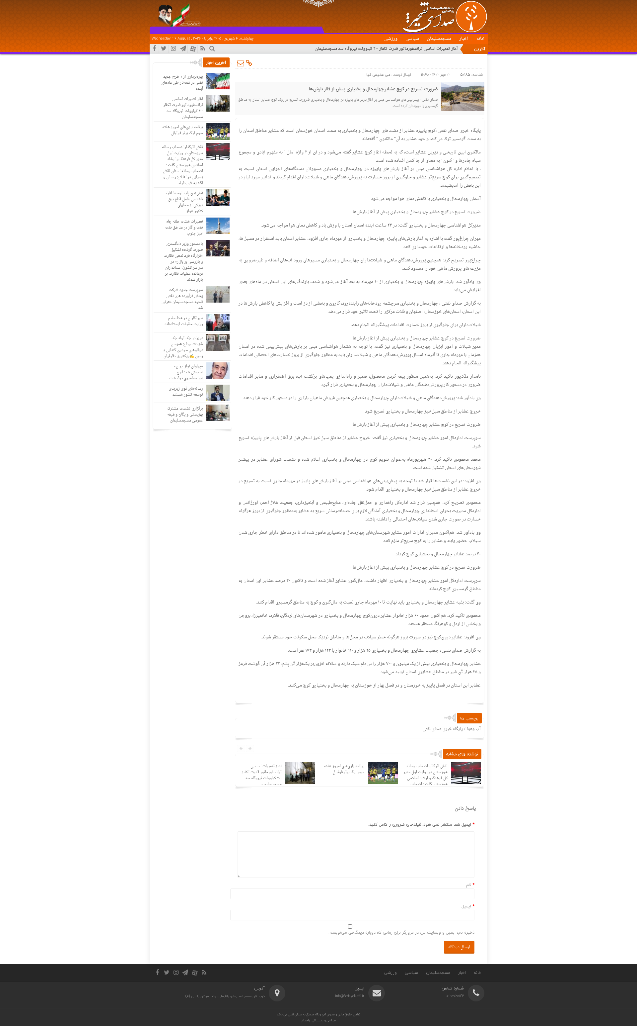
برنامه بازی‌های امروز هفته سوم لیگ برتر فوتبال (344, 769)
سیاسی (412, 39)
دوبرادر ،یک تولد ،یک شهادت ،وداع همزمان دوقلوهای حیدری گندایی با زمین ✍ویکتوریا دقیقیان (183, 347)
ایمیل (466, 906)
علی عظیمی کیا (378, 74)
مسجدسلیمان (439, 39)
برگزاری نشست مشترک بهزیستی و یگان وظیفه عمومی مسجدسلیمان (185, 414)
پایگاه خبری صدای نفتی (443, 729)
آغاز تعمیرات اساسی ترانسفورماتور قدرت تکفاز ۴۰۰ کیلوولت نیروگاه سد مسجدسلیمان (386, 48)
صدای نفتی (295, 1014)
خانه (480, 39)
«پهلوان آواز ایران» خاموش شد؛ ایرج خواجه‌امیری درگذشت (186, 372)
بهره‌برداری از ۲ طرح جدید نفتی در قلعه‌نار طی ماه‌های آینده (182, 82)
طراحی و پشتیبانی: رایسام (319, 1020)
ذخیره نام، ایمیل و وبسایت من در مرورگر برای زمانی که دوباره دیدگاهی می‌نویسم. (401, 932)
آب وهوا (473, 729)
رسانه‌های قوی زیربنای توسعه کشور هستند (186, 391)
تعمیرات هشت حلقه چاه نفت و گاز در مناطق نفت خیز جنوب (184, 227)
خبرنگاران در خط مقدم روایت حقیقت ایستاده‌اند (184, 321)
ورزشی (390, 39)
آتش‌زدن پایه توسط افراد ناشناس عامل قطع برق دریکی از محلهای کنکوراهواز (184, 202)
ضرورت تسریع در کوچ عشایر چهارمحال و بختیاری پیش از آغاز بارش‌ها (373, 89)
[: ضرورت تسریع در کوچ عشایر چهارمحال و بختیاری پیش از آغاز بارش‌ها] (241, 63)
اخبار (463, 39)
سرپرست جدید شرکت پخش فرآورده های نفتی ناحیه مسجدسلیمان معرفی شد (182, 299)
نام (468, 884)
